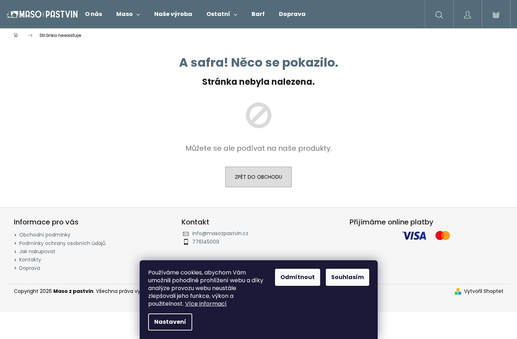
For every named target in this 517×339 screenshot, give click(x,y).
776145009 (205, 241)
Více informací (206, 304)
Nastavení (170, 322)
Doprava (29, 268)
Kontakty (30, 259)
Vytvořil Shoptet (483, 291)
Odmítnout (297, 277)
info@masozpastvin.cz (220, 233)
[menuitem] (93, 14)
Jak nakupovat (37, 251)
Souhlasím (347, 277)
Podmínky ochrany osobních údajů (62, 243)
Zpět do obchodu (258, 176)
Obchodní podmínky (44, 234)
